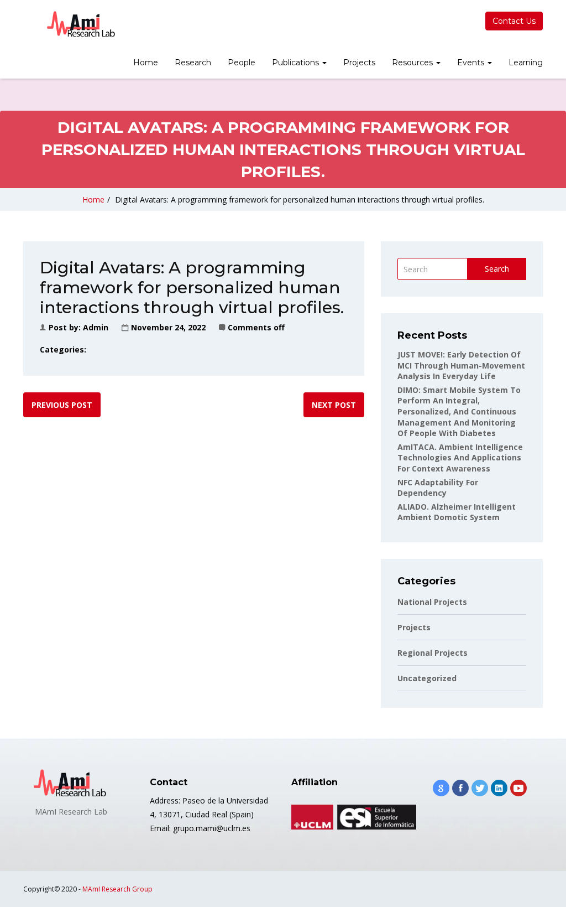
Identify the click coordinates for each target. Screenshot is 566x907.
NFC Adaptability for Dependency (437, 488)
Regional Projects (432, 652)
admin (95, 327)
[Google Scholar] (441, 788)
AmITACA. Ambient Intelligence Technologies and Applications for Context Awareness (460, 458)
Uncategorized (427, 678)
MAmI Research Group (117, 889)
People (241, 63)
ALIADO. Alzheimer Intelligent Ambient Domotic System (456, 512)
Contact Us (514, 21)
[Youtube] (518, 788)
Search (497, 268)
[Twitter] (479, 788)
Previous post (62, 405)
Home (145, 63)
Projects (359, 63)
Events (471, 63)
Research (193, 63)
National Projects (432, 602)
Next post (334, 405)
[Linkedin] (499, 788)
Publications (296, 63)
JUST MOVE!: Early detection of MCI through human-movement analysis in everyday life (461, 365)
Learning (526, 63)
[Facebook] (460, 788)
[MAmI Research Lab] (82, 24)
